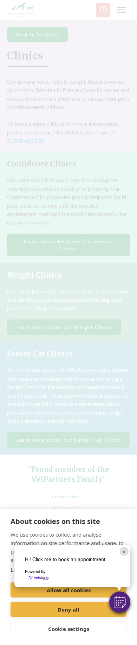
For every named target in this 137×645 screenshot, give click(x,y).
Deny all (68, 609)
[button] (119, 602)
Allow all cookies (69, 590)
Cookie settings (68, 628)
